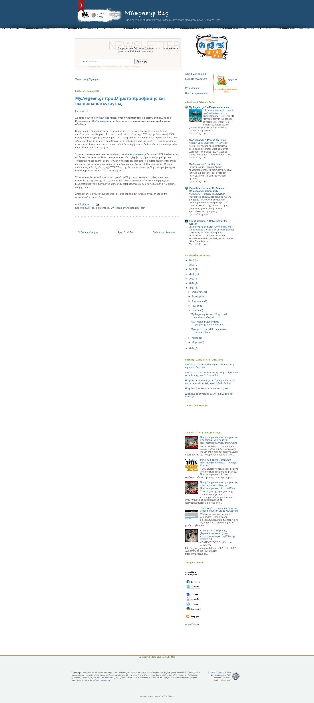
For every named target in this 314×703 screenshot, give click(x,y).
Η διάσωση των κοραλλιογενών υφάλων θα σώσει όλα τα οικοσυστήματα (218, 113)
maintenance (102, 207)
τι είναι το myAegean (101, 680)
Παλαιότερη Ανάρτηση (164, 232)
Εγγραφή (141, 61)
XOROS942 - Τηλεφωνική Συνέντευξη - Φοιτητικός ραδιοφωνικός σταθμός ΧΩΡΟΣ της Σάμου (210, 197)
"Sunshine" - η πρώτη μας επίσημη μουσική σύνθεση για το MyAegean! (219, 509)
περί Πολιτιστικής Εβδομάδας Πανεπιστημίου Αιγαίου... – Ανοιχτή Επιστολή (218, 463)
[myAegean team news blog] (194, 616)
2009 (192, 283)
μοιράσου (81, 111)
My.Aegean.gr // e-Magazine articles (209, 107)
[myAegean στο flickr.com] (194, 594)
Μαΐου (195, 338)
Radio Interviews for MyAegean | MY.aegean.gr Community (207, 189)
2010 (192, 278)
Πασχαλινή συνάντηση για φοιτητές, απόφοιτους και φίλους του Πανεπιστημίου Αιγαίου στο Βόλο (219, 485)
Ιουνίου (196, 310)
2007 (192, 348)
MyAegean (116, 207)
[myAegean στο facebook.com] (194, 582)
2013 (192, 265)
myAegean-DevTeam (134, 207)
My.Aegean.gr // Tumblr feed (205, 164)
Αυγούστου (198, 301)
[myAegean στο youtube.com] (194, 599)
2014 (192, 260)
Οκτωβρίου (198, 292)
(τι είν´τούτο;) (147, 52)
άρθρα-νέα (232, 80)
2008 (87, 207)
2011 (192, 274)
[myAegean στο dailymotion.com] (194, 609)
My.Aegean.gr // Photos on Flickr (207, 140)
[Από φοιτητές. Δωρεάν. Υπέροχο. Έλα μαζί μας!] (212, 47)
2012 (192, 269)
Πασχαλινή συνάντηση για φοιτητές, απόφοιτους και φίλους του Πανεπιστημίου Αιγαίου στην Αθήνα (219, 440)
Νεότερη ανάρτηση (88, 232)
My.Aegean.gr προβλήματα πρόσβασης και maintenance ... (209, 323)
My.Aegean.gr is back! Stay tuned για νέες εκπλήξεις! (209, 316)
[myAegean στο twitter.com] (194, 587)
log (92, 207)
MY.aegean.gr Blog (146, 13)
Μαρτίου (196, 342)
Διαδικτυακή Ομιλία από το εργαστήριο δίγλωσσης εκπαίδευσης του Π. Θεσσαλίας (211, 374)
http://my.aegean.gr (101, 121)
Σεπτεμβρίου (199, 296)
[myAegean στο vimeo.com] (194, 604)
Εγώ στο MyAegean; (196, 79)
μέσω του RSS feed (129, 51)
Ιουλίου (196, 305)
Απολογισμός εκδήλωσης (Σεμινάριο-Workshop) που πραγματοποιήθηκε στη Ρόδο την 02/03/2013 (217, 534)
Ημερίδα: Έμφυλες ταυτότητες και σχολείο (207, 388)
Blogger (171, 696)
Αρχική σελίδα (125, 232)
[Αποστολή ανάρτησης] (97, 204)
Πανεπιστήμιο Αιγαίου (196, 93)
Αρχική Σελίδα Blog (195, 73)
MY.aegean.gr (192, 88)
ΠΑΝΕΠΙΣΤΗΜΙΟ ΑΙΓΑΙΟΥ (220, 673)
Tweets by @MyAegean (87, 79)
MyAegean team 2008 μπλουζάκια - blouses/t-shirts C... (210, 330)
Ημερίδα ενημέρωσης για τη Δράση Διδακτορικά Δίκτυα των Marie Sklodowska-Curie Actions (210, 382)
